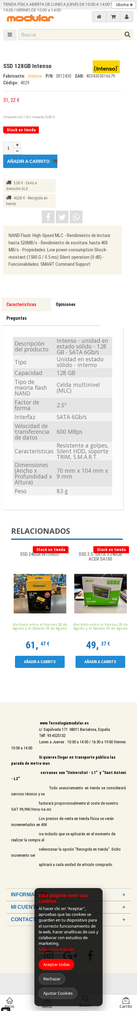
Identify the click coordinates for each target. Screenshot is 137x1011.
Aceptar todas (56, 964)
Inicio (9, 1006)
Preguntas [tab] (16, 318)
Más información (57, 949)
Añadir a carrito (29, 161)
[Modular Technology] (30, 19)
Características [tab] (21, 304)
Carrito (125, 1006)
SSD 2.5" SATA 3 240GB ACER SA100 (100, 557)
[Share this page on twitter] (62, 217)
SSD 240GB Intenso (40, 554)
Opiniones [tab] (66, 304)
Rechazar (52, 979)
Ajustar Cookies (58, 993)
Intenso (35, 76)
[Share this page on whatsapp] (76, 217)
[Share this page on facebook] (48, 217)
